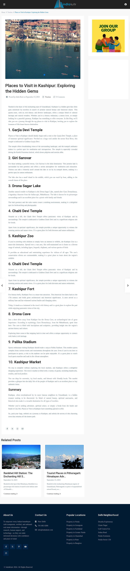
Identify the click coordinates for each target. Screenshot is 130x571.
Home (3, 12)
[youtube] (25, 546)
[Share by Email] (22, 429)
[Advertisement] (108, 79)
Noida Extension (104, 536)
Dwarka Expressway (105, 522)
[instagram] (6, 553)
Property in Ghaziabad (75, 536)
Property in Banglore (74, 543)
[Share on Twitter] (12, 429)
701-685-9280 (43, 526)
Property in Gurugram (75, 525)
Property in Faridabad (74, 529)
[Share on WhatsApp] (17, 429)
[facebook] (6, 546)
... (12, 489)
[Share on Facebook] (7, 429)
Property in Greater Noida (76, 532)
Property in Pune (73, 540)
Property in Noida (73, 522)
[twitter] (12, 546)
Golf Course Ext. (104, 529)
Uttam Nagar (102, 525)
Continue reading (10, 494)
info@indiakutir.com (45, 530)
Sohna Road (102, 532)
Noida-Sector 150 (104, 540)
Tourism (9, 12)
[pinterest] (19, 546)
